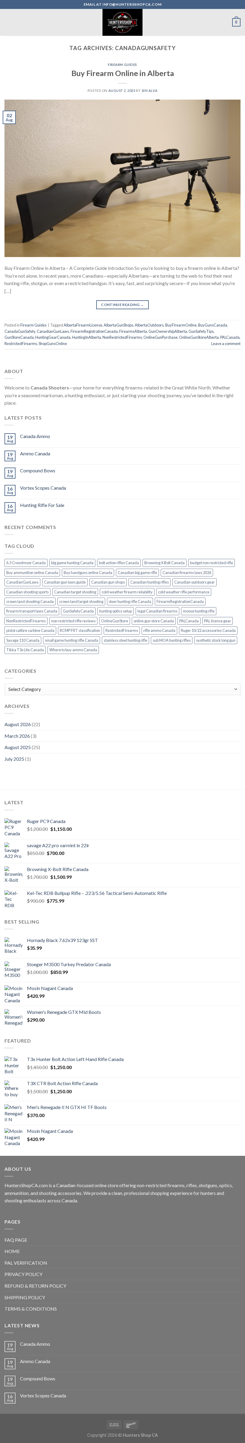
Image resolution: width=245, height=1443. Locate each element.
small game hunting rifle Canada (71, 640)
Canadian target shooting (75, 592)
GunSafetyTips (201, 331)
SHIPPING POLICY (24, 1297)
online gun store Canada (154, 620)
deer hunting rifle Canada (130, 601)
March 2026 (17, 736)
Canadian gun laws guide (65, 582)
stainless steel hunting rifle (125, 640)
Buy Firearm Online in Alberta (122, 73)
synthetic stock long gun (215, 640)
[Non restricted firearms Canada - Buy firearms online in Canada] (122, 22)
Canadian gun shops (108, 582)
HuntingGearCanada (53, 337)
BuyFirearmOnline (181, 325)
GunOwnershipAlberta (167, 331)
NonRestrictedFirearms (122, 337)
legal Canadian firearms (157, 611)
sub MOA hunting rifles (172, 640)
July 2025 (14, 759)
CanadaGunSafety (19, 331)
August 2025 (17, 747)
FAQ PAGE (15, 1240)
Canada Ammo (35, 436)
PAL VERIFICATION (25, 1263)
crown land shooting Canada (30, 601)
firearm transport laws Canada (31, 611)
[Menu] (8, 22)
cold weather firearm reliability (127, 592)
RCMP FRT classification (80, 630)
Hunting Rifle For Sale (42, 505)
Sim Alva (149, 90)
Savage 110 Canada (22, 640)
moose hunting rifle (199, 611)
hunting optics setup (115, 611)
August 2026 (17, 724)
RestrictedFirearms (20, 343)
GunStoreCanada (19, 337)
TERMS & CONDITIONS (30, 1308)
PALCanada (230, 337)
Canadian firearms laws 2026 (187, 572)
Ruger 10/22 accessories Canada (208, 630)
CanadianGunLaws (53, 331)
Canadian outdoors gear (194, 582)
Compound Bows (37, 470)
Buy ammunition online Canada (32, 572)
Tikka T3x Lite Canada (25, 649)
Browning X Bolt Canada (164, 562)
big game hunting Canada (72, 562)
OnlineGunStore (114, 620)
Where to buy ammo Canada (73, 649)
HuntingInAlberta (86, 337)
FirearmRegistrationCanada (94, 331)
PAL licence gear (217, 620)
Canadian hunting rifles (149, 582)
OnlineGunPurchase (160, 337)
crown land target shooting (81, 601)
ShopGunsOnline (53, 343)
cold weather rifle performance (183, 592)
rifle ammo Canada (159, 630)
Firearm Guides (122, 64)
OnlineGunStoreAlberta (199, 337)
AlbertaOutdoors (149, 325)
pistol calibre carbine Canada (30, 630)
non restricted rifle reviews (73, 620)
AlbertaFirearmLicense (83, 325)
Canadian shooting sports (27, 592)
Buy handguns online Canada (88, 572)
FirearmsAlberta (133, 331)
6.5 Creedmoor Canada (26, 562)
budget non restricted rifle (211, 562)
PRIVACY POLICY (23, 1274)
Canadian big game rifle (137, 572)
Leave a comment (226, 343)
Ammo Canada (35, 453)
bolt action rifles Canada (119, 562)
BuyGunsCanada (212, 325)
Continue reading (122, 304)
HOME (12, 1251)
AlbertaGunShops (118, 325)
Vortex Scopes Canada (43, 488)
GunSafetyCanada (78, 611)
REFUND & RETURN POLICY (35, 1286)
